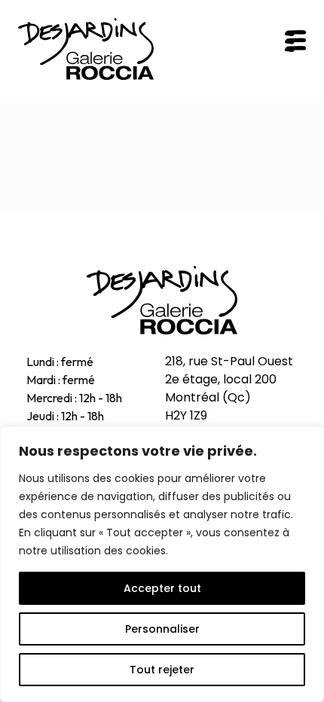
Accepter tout (162, 588)
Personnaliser (162, 628)
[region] (162, 564)
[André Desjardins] (162, 300)
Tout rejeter (162, 669)
